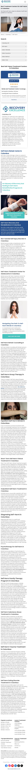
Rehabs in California (6, 724)
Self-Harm (15, 34)
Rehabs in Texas (5, 728)
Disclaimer (13, 762)
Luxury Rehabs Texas (20, 734)
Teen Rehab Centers (6, 747)
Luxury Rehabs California (18, 724)
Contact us (17, 745)
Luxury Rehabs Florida (20, 732)
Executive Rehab (5, 740)
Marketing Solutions (19, 742)
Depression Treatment (6, 746)
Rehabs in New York (5, 726)
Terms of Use (21, 762)
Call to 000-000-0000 (14, 336)
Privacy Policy (6, 762)
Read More (14, 99)
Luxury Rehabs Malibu (20, 730)
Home (2, 34)
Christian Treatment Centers (6, 743)
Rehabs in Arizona (5, 729)
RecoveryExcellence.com (14, 769)
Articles (16, 747)
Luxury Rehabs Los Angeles (19, 727)
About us (17, 744)
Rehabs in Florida (5, 722)
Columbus (8, 34)
